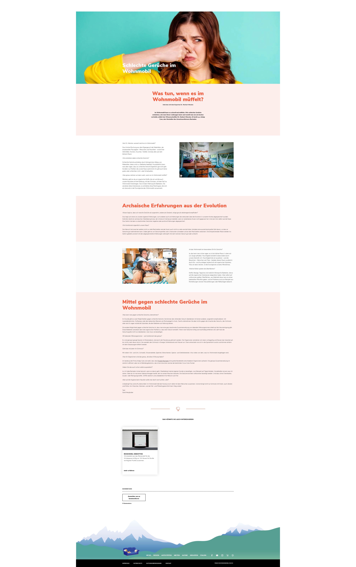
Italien (203, 555)
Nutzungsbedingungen (153, 563)
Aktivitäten (166, 555)
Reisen (156, 555)
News (148, 555)
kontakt (168, 563)
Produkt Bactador (163, 361)
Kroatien (194, 555)
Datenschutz (138, 563)
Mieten (177, 555)
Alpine (185, 555)
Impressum (125, 563)
